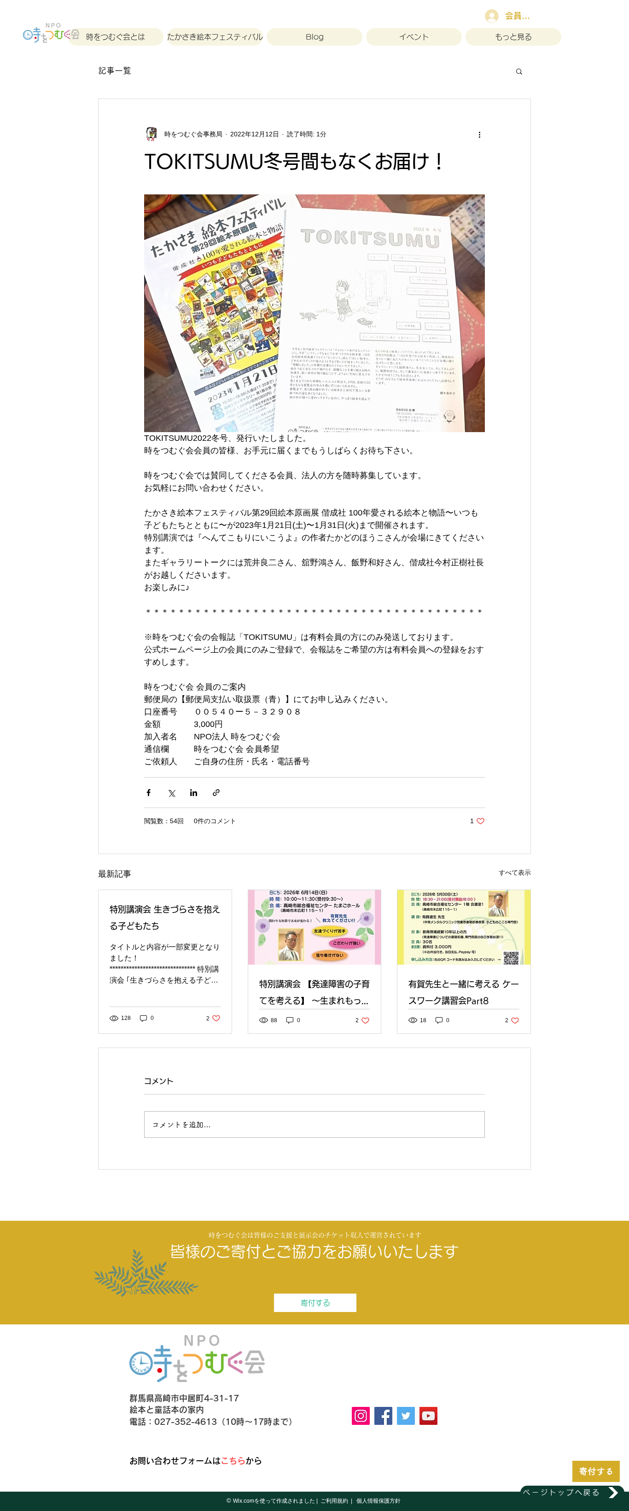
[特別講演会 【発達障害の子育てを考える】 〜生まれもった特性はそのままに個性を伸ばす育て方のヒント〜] (314, 927)
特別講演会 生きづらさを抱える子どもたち (165, 917)
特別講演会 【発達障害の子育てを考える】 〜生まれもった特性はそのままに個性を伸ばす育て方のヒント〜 (314, 994)
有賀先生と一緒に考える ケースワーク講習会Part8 (463, 992)
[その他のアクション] (479, 134)
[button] (519, 71)
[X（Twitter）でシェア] (171, 792)
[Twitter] (406, 1416)
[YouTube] (428, 1416)
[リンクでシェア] (216, 792)
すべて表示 (515, 872)
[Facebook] (383, 1416)
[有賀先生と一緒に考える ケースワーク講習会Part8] (463, 927)
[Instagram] (361, 1416)
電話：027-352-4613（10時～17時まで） (213, 1421)
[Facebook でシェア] (148, 792)
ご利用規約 (334, 1501)
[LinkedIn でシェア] (193, 792)
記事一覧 (114, 70)
